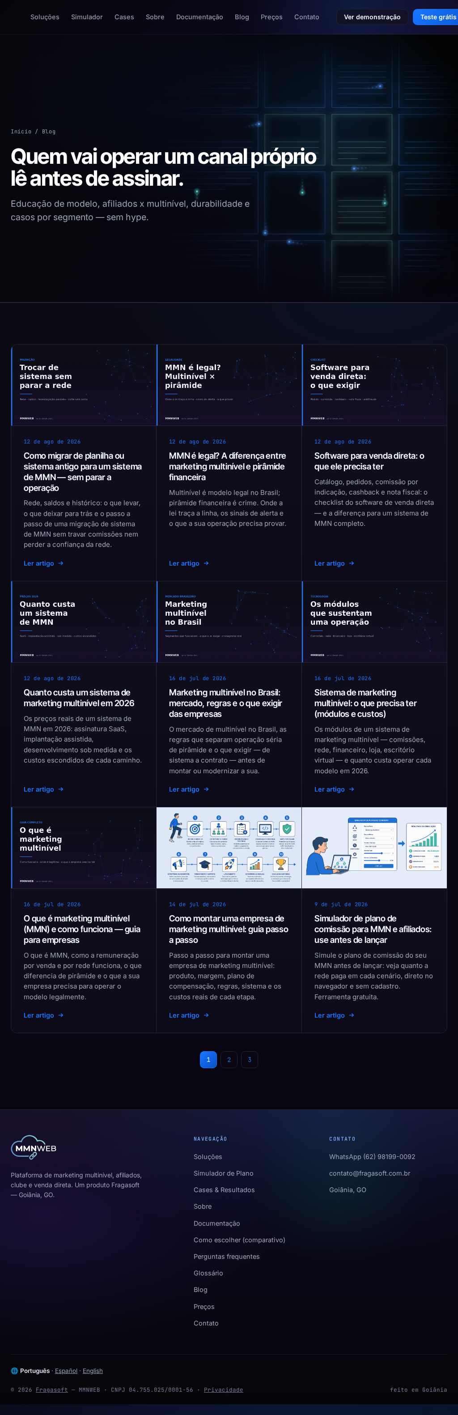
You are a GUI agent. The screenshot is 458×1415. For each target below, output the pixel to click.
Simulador (87, 17)
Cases (124, 17)
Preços (272, 17)
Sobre (155, 17)
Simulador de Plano (224, 1173)
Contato (306, 17)
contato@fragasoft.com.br (369, 1173)
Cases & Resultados (224, 1189)
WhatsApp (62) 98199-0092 (372, 1156)
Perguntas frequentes (227, 1256)
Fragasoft (52, 1390)
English (93, 1370)
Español (66, 1370)
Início (21, 131)
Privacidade (223, 1390)
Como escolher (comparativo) (239, 1240)
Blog (242, 17)
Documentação (199, 17)
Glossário (208, 1273)
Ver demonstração (372, 17)
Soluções (44, 17)
